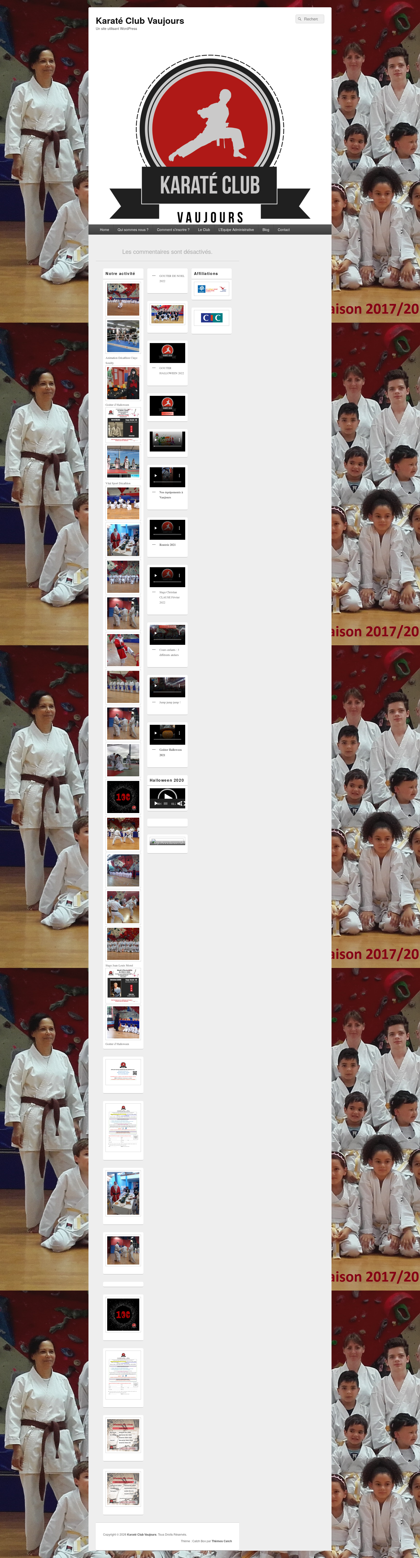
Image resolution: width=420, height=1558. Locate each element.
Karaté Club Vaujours (140, 20)
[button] (167, 798)
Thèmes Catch (222, 1541)
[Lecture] (156, 803)
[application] (167, 798)
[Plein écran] (183, 803)
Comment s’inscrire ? (173, 229)
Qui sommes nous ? (133, 229)
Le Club (204, 229)
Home (104, 229)
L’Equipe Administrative (236, 229)
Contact (284, 229)
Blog (265, 229)
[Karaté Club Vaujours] (210, 223)
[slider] (165, 803)
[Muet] (179, 803)
